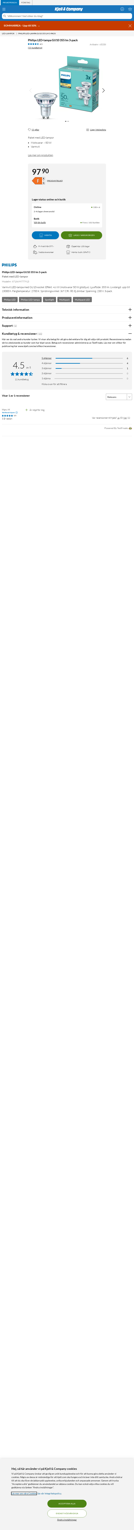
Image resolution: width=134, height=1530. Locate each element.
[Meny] (4, 9)
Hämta (48, 235)
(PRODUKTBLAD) (55, 180)
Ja (118, 417)
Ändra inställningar (67, 1519)
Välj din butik (40, 222)
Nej (125, 417)
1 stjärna (46, 378)
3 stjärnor (47, 368)
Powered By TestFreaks (116, 428)
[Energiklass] (38, 181)
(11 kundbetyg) (35, 47)
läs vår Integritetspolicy (49, 1493)
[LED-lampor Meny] (16, 33)
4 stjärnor (47, 363)
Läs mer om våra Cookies (24, 1493)
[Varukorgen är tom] (130, 9)
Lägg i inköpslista (98, 129)
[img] (103, 90)
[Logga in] (122, 9)
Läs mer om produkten (40, 155)
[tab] (10, 2)
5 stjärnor (47, 358)
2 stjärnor (47, 373)
